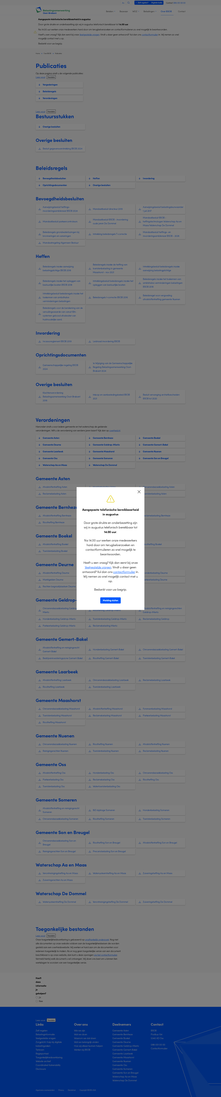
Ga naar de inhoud (10, 2)
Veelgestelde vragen (98, 567)
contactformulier (124, 571)
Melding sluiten (110, 600)
